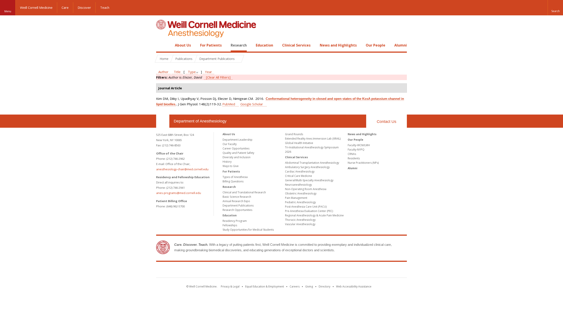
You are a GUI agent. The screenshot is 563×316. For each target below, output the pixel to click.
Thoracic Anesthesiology (300, 220)
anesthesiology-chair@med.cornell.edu (182, 169)
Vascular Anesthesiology (300, 224)
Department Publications (238, 205)
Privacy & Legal (230, 286)
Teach (104, 7)
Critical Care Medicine (298, 176)
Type (192, 72)
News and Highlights (338, 45)
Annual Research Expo (236, 201)
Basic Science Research (237, 197)
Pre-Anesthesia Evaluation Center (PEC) (309, 211)
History (227, 161)
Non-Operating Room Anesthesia (305, 189)
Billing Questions (233, 181)
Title (177, 72)
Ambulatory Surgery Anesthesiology (307, 167)
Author (163, 72)
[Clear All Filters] (218, 77)
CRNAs (352, 154)
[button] (555, 7)
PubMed (228, 104)
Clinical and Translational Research (244, 192)
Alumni (400, 45)
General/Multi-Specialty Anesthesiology (309, 180)
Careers (295, 286)
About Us (183, 45)
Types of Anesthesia (235, 177)
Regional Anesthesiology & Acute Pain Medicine (314, 215)
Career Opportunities (236, 148)
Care (65, 7)
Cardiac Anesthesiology (299, 171)
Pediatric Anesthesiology (300, 202)
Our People (375, 45)
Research (239, 45)
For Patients (211, 45)
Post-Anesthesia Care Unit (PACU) (306, 206)
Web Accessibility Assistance (353, 286)
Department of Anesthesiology (200, 121)
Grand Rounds (294, 134)
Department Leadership (237, 140)
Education (264, 45)
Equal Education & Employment (264, 286)
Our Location (162, 121)
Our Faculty (230, 144)
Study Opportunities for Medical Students (248, 230)
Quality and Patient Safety (238, 153)
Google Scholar (251, 104)
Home (161, 45)
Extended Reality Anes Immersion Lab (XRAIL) (313, 138)
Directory (324, 286)
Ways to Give (231, 166)
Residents (354, 158)
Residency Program (235, 221)
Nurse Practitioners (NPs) (363, 163)
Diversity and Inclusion (236, 157)
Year (208, 72)
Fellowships (230, 225)
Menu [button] (7, 11)
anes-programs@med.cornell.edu (178, 193)
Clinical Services (296, 45)
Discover (84, 7)
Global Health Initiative (299, 143)
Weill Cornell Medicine (36, 7)
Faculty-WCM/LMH (359, 145)
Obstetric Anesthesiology (300, 193)
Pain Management (296, 198)
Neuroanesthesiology (298, 185)
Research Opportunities (237, 210)
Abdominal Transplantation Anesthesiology (312, 163)
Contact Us (386, 121)
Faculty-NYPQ (356, 149)
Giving (309, 286)
